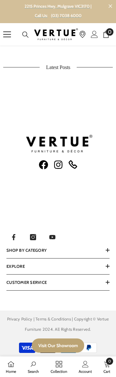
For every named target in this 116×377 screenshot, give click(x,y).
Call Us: (41, 15)
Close (110, 6)
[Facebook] (13, 237)
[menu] (7, 34)
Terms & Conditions (53, 318)
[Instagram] (33, 237)
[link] (33, 367)
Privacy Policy (20, 318)
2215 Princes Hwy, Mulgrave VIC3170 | (58, 6)
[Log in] (94, 34)
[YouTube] (52, 237)
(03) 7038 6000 (66, 15)
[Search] (25, 35)
